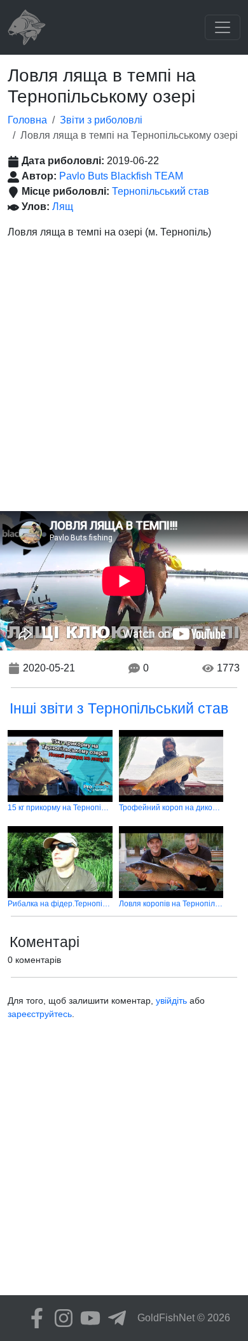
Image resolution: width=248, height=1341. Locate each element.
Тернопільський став (160, 191)
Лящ (62, 206)
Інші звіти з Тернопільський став (119, 708)
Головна (27, 120)
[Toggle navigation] (222, 27)
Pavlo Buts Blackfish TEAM (121, 176)
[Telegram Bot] (113, 1318)
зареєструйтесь (40, 1014)
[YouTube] (87, 1318)
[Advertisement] (124, 380)
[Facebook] (33, 1318)
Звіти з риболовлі (101, 120)
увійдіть (171, 1000)
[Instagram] (60, 1318)
